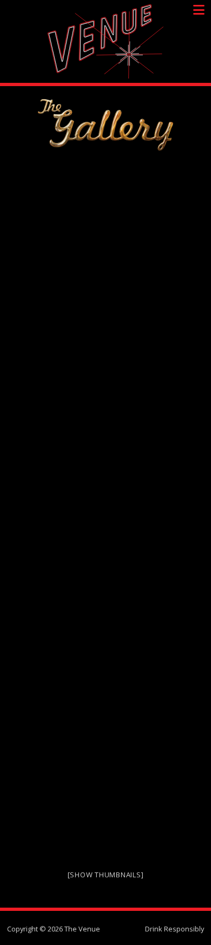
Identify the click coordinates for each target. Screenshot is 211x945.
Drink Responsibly (174, 929)
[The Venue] (105, 41)
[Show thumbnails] (106, 874)
